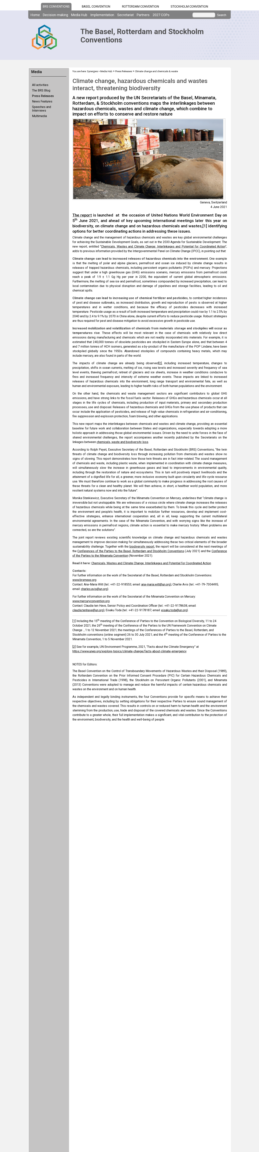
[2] (160, 363)
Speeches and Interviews (41, 108)
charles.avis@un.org (94, 589)
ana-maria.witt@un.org (155, 584)
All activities (40, 85)
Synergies (92, 71)
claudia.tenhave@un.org (87, 610)
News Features (42, 101)
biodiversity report (142, 546)
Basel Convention (96, 6)
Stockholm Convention (189, 6)
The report (82, 215)
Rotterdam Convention (140, 6)
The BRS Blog (41, 90)
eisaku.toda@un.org (174, 610)
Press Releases (43, 96)
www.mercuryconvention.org (91, 601)
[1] (204, 226)
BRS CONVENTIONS (56, 6)
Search (221, 15)
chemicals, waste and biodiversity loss (122, 442)
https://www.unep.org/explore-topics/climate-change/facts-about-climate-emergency (129, 651)
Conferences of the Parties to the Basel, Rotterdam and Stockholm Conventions (130, 551)
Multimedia (39, 116)
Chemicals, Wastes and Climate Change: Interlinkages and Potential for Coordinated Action (163, 246)
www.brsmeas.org (84, 580)
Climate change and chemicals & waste (156, 71)
